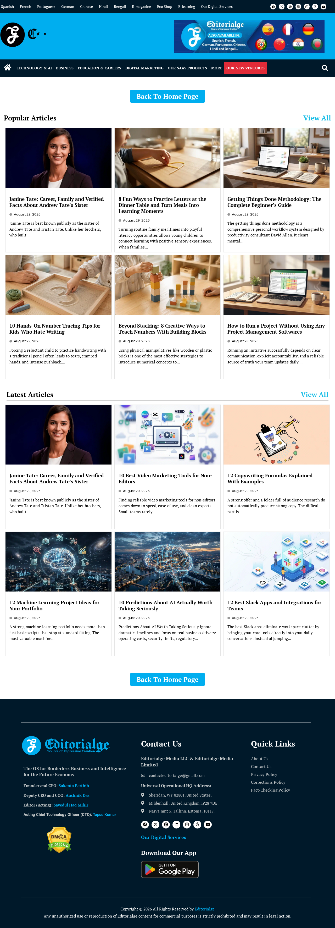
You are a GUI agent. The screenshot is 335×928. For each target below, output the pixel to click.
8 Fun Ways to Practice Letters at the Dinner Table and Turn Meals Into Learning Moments (162, 205)
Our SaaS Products (187, 67)
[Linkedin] (298, 6)
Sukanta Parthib (74, 785)
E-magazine (141, 6)
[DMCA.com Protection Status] (59, 851)
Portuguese (46, 6)
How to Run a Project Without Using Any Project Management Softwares (276, 328)
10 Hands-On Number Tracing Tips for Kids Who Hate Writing (54, 328)
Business (65, 67)
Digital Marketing (144, 67)
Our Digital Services (217, 6)
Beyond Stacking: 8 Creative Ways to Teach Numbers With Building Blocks (162, 328)
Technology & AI (34, 67)
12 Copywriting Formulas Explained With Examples (269, 478)
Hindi (103, 6)
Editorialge (205, 909)
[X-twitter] (281, 6)
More (216, 67)
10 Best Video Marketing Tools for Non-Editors (165, 478)
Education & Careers (99, 67)
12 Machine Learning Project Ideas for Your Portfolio (54, 605)
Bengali (120, 6)
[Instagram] (307, 6)
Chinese (86, 6)
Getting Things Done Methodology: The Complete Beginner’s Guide (274, 202)
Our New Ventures (245, 67)
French (25, 6)
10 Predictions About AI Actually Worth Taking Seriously (166, 605)
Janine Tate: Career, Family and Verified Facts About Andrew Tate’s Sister (56, 202)
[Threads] (315, 6)
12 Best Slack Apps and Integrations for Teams (274, 605)
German (67, 6)
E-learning (186, 6)
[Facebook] (273, 6)
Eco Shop (164, 6)
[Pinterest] (290, 6)
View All (317, 117)
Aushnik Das (78, 795)
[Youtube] (323, 6)
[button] (325, 68)
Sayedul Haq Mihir (71, 805)
